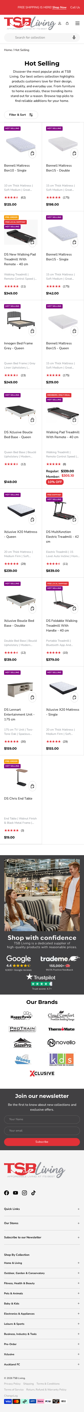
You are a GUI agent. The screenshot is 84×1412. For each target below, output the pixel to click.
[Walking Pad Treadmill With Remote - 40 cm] (63, 410)
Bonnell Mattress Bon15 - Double (59, 168)
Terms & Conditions (48, 1384)
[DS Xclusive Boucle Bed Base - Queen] (21, 410)
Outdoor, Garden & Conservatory (24, 1273)
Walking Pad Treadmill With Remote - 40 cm (63, 434)
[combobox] (42, 37)
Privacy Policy (12, 1384)
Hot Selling (21, 50)
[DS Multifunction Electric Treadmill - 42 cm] (63, 509)
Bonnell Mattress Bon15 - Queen (59, 345)
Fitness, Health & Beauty (19, 1283)
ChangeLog (11, 1396)
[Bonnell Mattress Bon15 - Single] (63, 232)
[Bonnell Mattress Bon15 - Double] (63, 143)
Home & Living (13, 1263)
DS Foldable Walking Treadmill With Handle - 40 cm (61, 626)
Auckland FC (12, 1364)
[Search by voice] (73, 37)
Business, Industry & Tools (20, 1334)
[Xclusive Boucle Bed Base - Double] (21, 598)
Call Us (75, 7)
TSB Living (19, 1378)
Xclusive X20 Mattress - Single (62, 712)
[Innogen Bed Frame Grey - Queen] (21, 321)
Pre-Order (10, 1344)
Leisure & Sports (14, 1324)
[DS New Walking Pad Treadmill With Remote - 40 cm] (21, 232)
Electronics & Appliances (19, 1314)
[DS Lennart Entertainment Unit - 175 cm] (21, 687)
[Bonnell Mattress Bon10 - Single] (21, 143)
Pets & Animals (13, 1293)
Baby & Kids (11, 1303)
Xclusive (9, 1354)
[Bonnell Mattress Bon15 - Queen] (63, 321)
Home (8, 50)
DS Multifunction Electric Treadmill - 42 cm (62, 537)
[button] (67, 23)
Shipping (28, 1384)
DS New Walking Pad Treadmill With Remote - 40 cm (20, 259)
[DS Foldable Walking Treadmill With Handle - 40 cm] (63, 598)
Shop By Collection (16, 1255)
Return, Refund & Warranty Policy (46, 1390)
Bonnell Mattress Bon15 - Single (59, 257)
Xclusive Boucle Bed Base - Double (19, 623)
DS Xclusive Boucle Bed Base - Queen (18, 434)
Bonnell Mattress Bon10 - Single (17, 168)
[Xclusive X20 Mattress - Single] (63, 687)
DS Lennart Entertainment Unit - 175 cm (19, 714)
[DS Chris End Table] (21, 776)
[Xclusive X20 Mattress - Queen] (21, 509)
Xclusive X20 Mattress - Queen (20, 534)
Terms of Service (14, 1390)
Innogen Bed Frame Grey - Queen (18, 345)
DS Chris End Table (18, 798)
